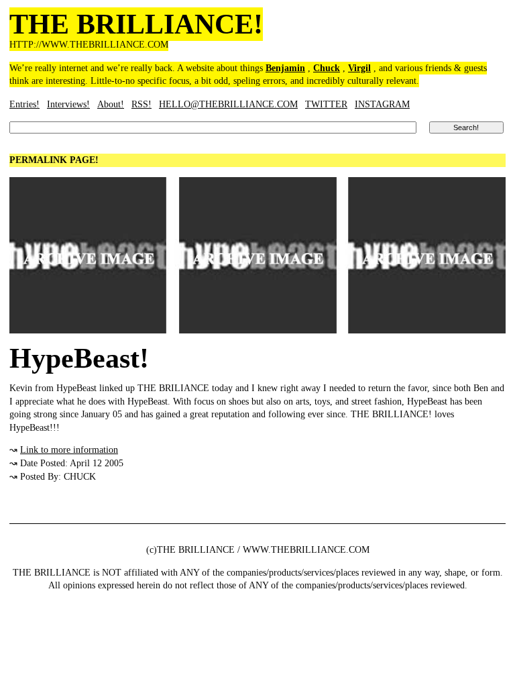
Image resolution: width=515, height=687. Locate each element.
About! (110, 104)
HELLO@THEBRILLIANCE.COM (228, 104)
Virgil (359, 68)
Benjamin (285, 68)
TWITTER (326, 104)
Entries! (24, 104)
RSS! (141, 104)
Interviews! (68, 104)
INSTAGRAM (382, 104)
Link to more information (69, 450)
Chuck (326, 68)
